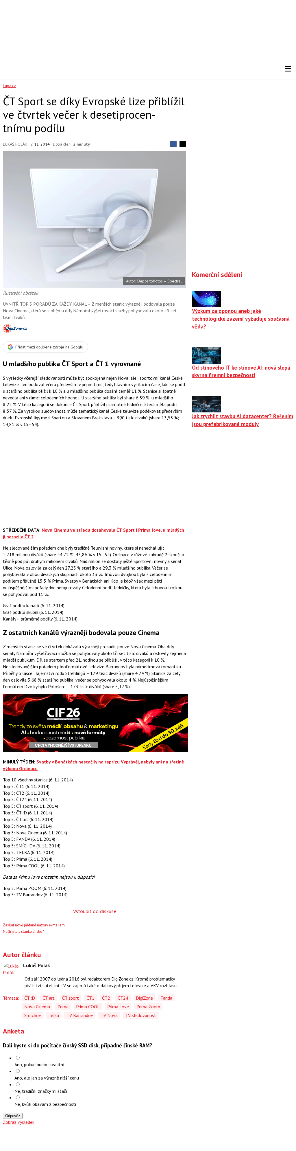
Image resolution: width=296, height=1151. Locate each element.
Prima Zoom (148, 1006)
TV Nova (109, 1015)
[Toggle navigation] (288, 69)
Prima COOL (88, 1006)
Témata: (11, 998)
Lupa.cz (9, 85)
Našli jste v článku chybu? (23, 931)
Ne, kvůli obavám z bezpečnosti (45, 1104)
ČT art (48, 998)
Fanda (166, 998)
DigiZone (144, 998)
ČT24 (123, 998)
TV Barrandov (79, 1015)
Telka (54, 1015)
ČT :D (29, 998)
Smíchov (32, 1015)
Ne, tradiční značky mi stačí (40, 1091)
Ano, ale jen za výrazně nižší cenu (46, 1078)
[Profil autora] (11, 971)
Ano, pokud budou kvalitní (39, 1064)
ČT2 (106, 998)
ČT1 (90, 998)
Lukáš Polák (15, 144)
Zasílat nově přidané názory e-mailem (34, 925)
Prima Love (118, 1006)
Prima (63, 1006)
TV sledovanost (140, 1015)
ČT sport (70, 998)
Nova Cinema (37, 1006)
